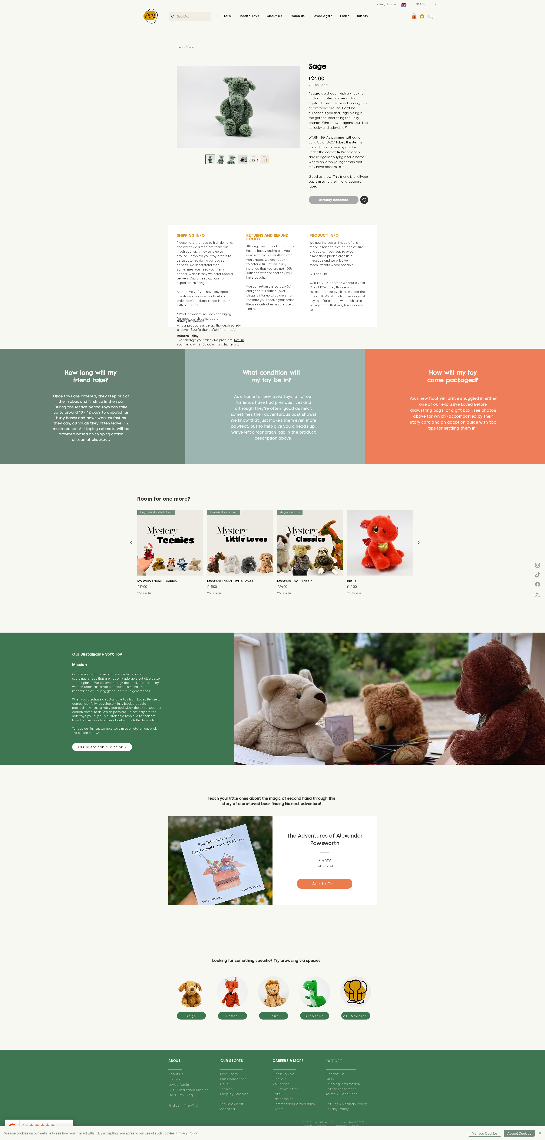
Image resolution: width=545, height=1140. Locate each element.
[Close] (539, 1133)
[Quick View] (380, 543)
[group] (275, 552)
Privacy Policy (187, 1133)
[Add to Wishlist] (364, 200)
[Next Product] (418, 542)
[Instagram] (537, 565)
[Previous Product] (131, 542)
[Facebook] (537, 584)
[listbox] (426, 4)
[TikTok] (537, 575)
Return (239, 340)
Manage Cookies (485, 1133)
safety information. (223, 330)
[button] (274, 16)
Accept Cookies (519, 1133)
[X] (537, 594)
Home (181, 46)
